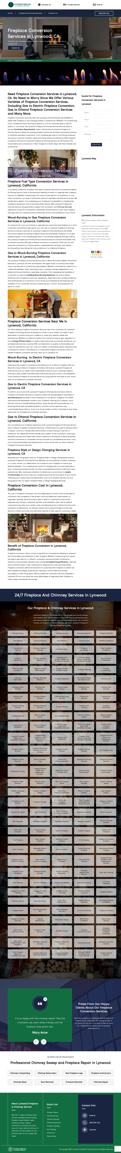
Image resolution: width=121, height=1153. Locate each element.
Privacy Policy (51, 1136)
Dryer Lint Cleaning (62, 883)
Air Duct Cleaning (40, 883)
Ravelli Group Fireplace (62, 860)
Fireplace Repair (62, 649)
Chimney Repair (84, 641)
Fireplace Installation (84, 649)
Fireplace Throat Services (18, 760)
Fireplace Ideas (17, 910)
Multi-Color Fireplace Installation (62, 802)
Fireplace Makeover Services (62, 943)
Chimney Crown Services (17, 688)
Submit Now (96, 144)
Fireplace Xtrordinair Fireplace (106, 840)
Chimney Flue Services (106, 688)
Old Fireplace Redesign (84, 782)
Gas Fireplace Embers (106, 792)
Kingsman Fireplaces (84, 812)
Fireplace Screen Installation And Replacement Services (106, 860)
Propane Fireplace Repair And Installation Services (18, 738)
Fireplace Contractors (106, 706)
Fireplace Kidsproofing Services (84, 872)
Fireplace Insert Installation (17, 872)
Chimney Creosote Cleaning (39, 649)
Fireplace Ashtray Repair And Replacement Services (106, 738)
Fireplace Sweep (62, 707)
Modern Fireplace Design (18, 792)
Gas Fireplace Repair (62, 716)
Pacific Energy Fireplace (40, 840)
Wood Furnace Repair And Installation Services (62, 726)
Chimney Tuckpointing (106, 669)
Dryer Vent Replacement (62, 901)
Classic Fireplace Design (106, 782)
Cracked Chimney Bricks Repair (106, 771)
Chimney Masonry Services (40, 706)
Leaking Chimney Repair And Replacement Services (40, 771)
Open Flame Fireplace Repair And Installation (18, 943)
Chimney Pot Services (84, 697)
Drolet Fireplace (17, 849)
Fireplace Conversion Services (84, 931)
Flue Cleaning (17, 641)
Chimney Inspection (84, 633)
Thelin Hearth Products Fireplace (40, 860)
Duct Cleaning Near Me (40, 910)
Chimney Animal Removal (84, 860)
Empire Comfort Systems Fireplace (17, 860)
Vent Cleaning (18, 883)
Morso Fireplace (62, 849)
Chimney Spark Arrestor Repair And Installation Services (62, 659)
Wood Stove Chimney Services (18, 931)
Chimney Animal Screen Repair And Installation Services (84, 659)
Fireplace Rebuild (18, 716)
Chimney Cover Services (84, 688)
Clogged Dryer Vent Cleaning (18, 892)
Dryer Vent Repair (40, 901)
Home (10, 13)
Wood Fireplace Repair (40, 716)
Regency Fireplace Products (106, 802)
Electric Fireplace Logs (40, 760)
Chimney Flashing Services (18, 706)
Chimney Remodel (84, 943)
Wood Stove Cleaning (106, 920)
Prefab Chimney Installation (62, 872)
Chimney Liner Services (18, 697)
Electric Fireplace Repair (84, 716)
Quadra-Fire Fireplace (106, 830)
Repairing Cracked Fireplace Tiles (61, 771)
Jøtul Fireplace (18, 840)
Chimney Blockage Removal (40, 679)
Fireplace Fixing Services (40, 931)
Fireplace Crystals (40, 802)
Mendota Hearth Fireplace (62, 840)
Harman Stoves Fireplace (40, 830)
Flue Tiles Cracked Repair (62, 782)
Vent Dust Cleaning (84, 883)
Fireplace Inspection (62, 679)
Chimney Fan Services (106, 697)
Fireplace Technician (106, 910)
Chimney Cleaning (40, 633)
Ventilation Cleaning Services (40, 943)
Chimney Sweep (17, 633)
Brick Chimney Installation (106, 659)
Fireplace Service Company (62, 892)
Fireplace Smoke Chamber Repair (62, 669)
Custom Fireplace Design (40, 792)
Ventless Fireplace (62, 931)
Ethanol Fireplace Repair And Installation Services (84, 726)
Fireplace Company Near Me (18, 920)
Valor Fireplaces (39, 812)
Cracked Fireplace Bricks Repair (62, 954)
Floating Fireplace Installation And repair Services (84, 954)
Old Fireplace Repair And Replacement (84, 679)
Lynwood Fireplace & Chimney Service (85, 1149)
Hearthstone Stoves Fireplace (106, 849)
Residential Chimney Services (84, 760)
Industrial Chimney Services (106, 760)
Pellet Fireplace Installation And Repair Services (84, 802)
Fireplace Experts (106, 892)
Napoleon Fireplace (62, 821)
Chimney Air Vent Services (18, 802)
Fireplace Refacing (84, 669)
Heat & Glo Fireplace (18, 830)
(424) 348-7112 (104, 13)
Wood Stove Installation (84, 920)
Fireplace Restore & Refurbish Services (40, 954)
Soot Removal (62, 641)
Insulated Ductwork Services (106, 943)
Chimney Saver (106, 679)
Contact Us (52, 13)
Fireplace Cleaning (106, 633)
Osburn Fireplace (62, 831)
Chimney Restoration (18, 679)
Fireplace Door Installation (62, 738)
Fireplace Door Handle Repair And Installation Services (84, 738)
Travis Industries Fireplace (84, 849)
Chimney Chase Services (62, 688)
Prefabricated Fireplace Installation (106, 726)
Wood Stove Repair (62, 920)
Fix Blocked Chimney (18, 771)
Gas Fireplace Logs (106, 750)
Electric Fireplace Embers (84, 792)
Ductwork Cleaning (84, 910)
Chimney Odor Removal (40, 782)
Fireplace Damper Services (84, 750)
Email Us (99, 5)
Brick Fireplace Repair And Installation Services (18, 954)
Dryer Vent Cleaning (106, 872)
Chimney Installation (106, 641)
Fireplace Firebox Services (62, 750)
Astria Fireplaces (106, 812)
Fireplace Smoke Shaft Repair (40, 669)
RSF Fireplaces (18, 821)
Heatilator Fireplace (40, 821)
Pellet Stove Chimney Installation (62, 792)
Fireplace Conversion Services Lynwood (27, 61)
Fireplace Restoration (18, 659)
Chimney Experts (18, 901)
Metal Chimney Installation (18, 669)
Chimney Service (62, 633)
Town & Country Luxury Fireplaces (62, 812)
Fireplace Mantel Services (106, 954)
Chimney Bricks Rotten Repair (84, 771)
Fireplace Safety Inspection (84, 901)
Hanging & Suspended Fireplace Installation (106, 930)
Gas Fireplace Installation (18, 726)
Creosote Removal (39, 641)
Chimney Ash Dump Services (62, 697)
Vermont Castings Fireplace (106, 821)
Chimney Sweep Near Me (62, 910)
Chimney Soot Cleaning (18, 649)
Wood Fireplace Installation (106, 716)
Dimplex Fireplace (84, 831)
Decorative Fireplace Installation (106, 901)
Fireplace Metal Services (17, 750)
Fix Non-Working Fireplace (40, 659)
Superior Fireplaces (18, 812)
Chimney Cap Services (40, 688)
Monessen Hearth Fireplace (40, 849)
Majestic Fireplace (84, 821)
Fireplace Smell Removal (18, 782)
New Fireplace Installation (106, 649)
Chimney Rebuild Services (40, 872)
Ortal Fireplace (84, 840)
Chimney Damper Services (40, 697)
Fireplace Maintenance (39, 920)
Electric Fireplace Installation (40, 726)
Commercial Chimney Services (62, 760)
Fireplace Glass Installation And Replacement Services (39, 738)
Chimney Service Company (84, 892)
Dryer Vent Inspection (106, 882)
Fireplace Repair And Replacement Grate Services (40, 750)
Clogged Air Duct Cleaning (40, 892)
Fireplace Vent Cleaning (84, 706)
